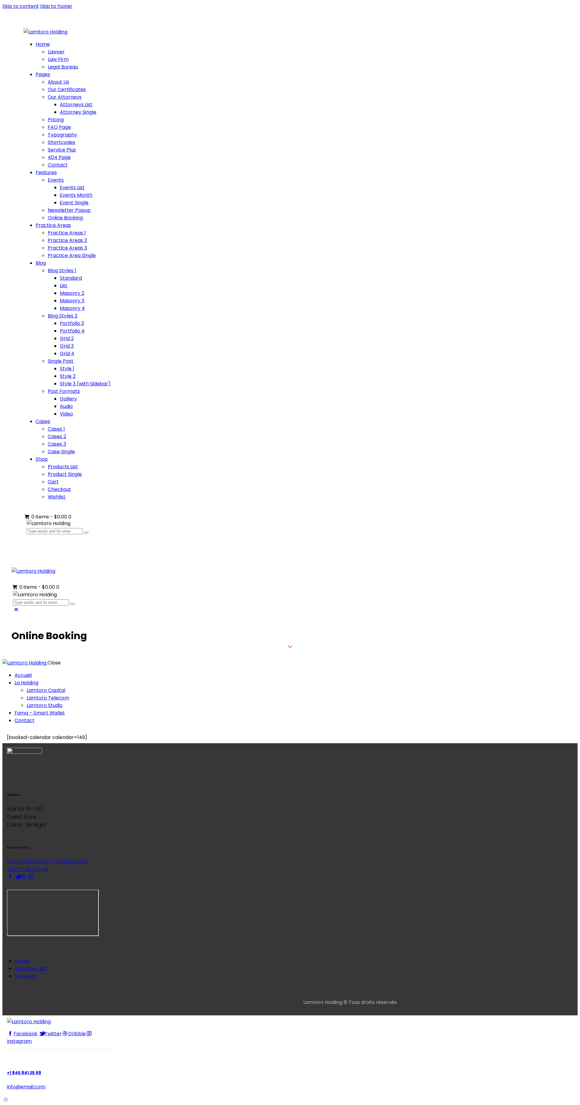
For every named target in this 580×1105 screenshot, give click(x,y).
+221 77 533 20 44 (28, 869)
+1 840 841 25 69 (24, 1073)
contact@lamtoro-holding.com (47, 861)
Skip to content (20, 6)
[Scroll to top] (5, 1098)
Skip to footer (56, 6)
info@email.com (26, 1086)
